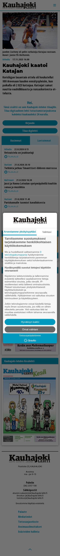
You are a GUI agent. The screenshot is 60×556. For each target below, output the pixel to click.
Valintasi (46, 232)
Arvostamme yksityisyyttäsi (20, 231)
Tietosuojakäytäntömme (30, 335)
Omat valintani (30, 329)
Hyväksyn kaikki (30, 322)
